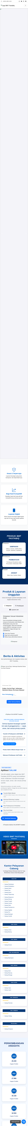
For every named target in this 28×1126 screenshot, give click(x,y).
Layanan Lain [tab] (15, 609)
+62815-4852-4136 (7, 1)
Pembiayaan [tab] (20, 605)
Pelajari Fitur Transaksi (9, 743)
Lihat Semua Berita (14, 702)
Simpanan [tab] (9, 605)
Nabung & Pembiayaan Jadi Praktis (12, 755)
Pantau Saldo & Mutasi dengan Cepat (13, 749)
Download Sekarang (10, 818)
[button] (12, 695)
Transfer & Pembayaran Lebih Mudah (13, 733)
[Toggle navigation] (25, 5)
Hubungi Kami (15, 1121)
